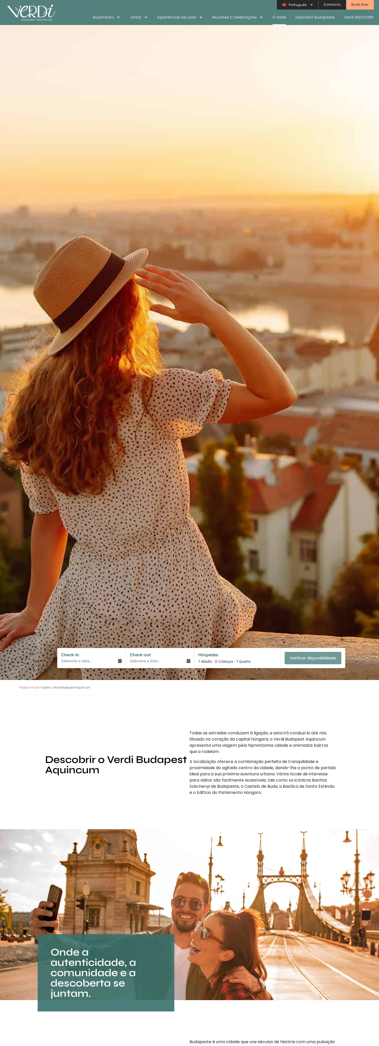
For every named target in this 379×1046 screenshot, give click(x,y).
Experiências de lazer (176, 17)
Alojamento (103, 17)
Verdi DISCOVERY (359, 17)
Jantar (136, 17)
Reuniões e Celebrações (234, 17)
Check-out (140, 655)
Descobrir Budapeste (315, 17)
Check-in (70, 655)
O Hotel (279, 17)
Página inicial (28, 687)
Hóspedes (208, 655)
